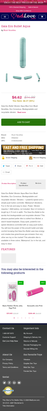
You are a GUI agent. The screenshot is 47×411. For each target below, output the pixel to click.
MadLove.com (34, 400)
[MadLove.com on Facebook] (9, 383)
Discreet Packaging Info (32, 345)
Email (8, 172)
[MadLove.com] (23, 18)
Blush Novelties (10, 30)
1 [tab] (14, 318)
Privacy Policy (8, 363)
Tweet (8, 166)
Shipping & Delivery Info (32, 337)
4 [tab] (25, 318)
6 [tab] (33, 318)
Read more (21, 112)
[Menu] (5, 17)
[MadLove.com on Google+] (14, 383)
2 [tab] (18, 318)
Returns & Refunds (30, 341)
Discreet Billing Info (31, 349)
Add (41, 166)
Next (42, 77)
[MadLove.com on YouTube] (19, 383)
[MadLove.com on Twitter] (4, 383)
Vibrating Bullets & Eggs (15, 88)
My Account (28, 333)
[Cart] (42, 17)
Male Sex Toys (29, 367)
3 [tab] (21, 318)
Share (19, 166)
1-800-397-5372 (8, 333)
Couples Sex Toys (30, 363)
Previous (3, 77)
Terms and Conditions (10, 367)
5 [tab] (29, 318)
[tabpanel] (12, 298)
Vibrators (27, 359)
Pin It (31, 166)
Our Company (8, 359)
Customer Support (9, 337)
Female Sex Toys (30, 371)
